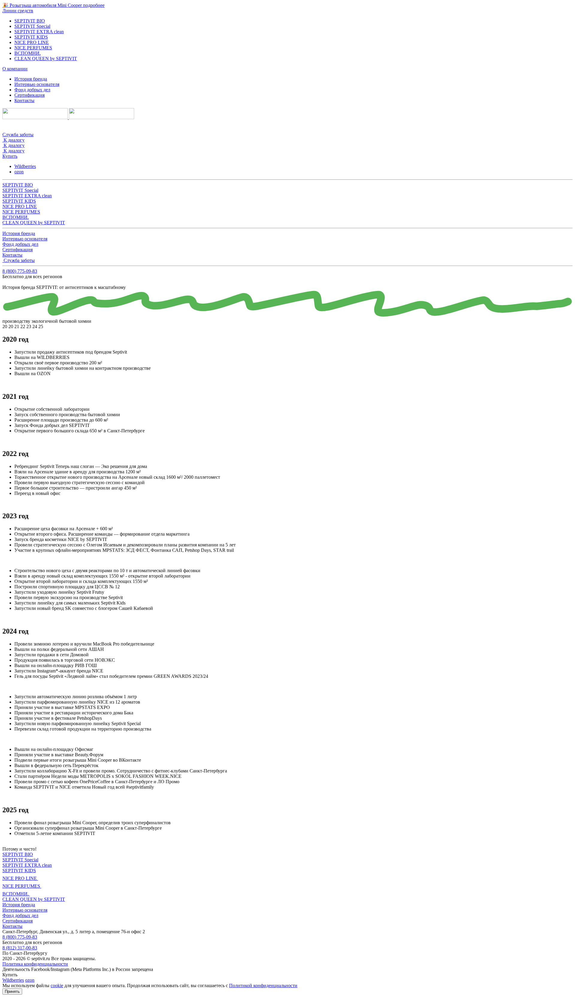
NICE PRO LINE (31, 42)
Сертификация (29, 95)
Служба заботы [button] (18, 134)
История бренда (30, 78)
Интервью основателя (36, 84)
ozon (19, 171)
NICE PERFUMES (33, 47)
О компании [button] (15, 68)
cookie (57, 985)
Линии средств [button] (17, 10)
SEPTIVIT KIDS (31, 37)
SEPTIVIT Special (32, 26)
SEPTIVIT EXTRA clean (39, 31)
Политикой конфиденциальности (263, 985)
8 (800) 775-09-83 (19, 271)
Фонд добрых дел (32, 89)
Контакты (24, 100)
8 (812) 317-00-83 (19, 947)
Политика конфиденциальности (35, 963)
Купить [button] (9, 156)
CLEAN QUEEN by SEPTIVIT (45, 58)
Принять (12, 991)
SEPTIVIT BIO (29, 20)
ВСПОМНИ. (27, 53)
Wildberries (25, 166)
